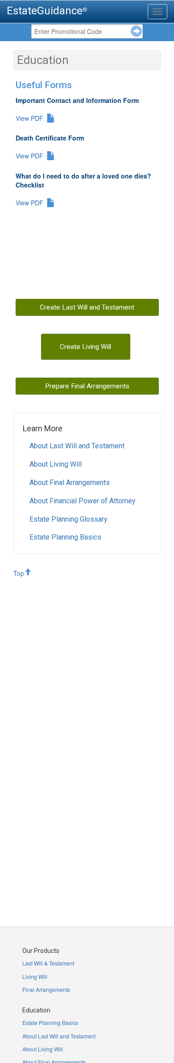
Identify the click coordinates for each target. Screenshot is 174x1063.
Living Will (34, 976)
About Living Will (55, 464)
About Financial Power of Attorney (82, 501)
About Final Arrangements (69, 482)
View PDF (29, 118)
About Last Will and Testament (76, 446)
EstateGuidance (45, 10)
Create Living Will (85, 347)
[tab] (157, 11)
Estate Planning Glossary (68, 519)
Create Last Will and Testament (87, 307)
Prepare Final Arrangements (87, 386)
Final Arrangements (46, 989)
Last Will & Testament (48, 963)
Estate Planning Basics (65, 537)
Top (18, 573)
